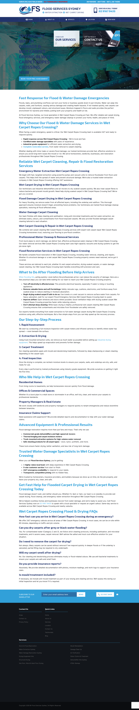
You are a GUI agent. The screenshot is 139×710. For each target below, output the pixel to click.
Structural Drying (24, 660)
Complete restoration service (35, 147)
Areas (21, 615)
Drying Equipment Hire (26, 656)
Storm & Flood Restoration (28, 646)
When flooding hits (26, 277)
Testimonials (49, 632)
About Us (48, 618)
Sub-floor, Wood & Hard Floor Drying (31, 663)
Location (48, 625)
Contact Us (48, 629)
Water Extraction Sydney (27, 649)
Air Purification (75, 653)
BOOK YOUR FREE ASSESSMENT (34, 79)
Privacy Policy (23, 622)
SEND (81, 594)
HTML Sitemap (75, 663)
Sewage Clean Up (76, 649)
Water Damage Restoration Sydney (30, 653)
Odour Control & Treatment (79, 656)
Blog (46, 636)
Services (48, 622)
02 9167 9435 (45, 503)
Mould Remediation (76, 646)
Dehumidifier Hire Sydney (78, 660)
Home (47, 615)
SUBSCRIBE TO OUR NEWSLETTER (26, 595)
